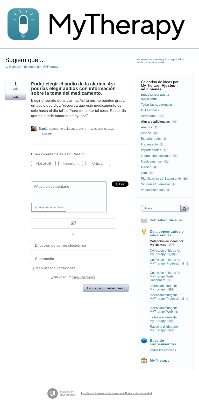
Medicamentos (151, 161)
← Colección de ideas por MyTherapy (31, 67)
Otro (144, 173)
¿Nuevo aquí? (73, 277)
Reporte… (48, 133)
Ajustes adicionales (158, 87)
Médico (146, 167)
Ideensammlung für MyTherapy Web (163, 309)
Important (73, 163)
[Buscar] (184, 208)
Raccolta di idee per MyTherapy (164, 328)
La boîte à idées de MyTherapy (163, 319)
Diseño (146, 133)
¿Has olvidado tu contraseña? (54, 268)
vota (16, 97)
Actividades (149, 116)
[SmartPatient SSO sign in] (73, 223)
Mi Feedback (150, 110)
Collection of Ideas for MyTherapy (165, 252)
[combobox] (162, 208)
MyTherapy (159, 360)
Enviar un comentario (106, 288)
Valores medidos (153, 190)
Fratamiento (149, 144)
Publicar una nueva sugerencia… (155, 97)
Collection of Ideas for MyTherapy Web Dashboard (165, 276)
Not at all (46, 163)
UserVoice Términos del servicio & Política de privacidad (116, 393)
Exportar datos (151, 139)
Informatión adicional (155, 156)
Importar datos (151, 150)
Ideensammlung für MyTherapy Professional (167, 297)
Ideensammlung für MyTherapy (163, 287)
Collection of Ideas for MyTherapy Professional (167, 261)
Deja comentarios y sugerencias (167, 233)
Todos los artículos (163, 350)
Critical (101, 163)
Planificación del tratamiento (161, 178)
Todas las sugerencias (157, 104)
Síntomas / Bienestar (155, 184)
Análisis (146, 127)
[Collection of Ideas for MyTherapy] (99, 24)
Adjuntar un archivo (51, 207)
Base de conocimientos (163, 342)
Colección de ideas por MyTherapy (160, 83)
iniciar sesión (155, 62)
